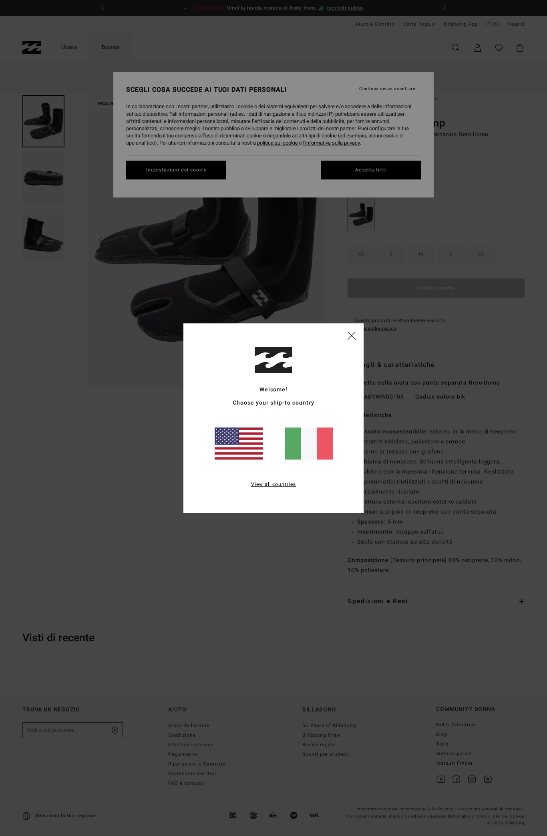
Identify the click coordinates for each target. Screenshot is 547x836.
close (352, 335)
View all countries (273, 484)
